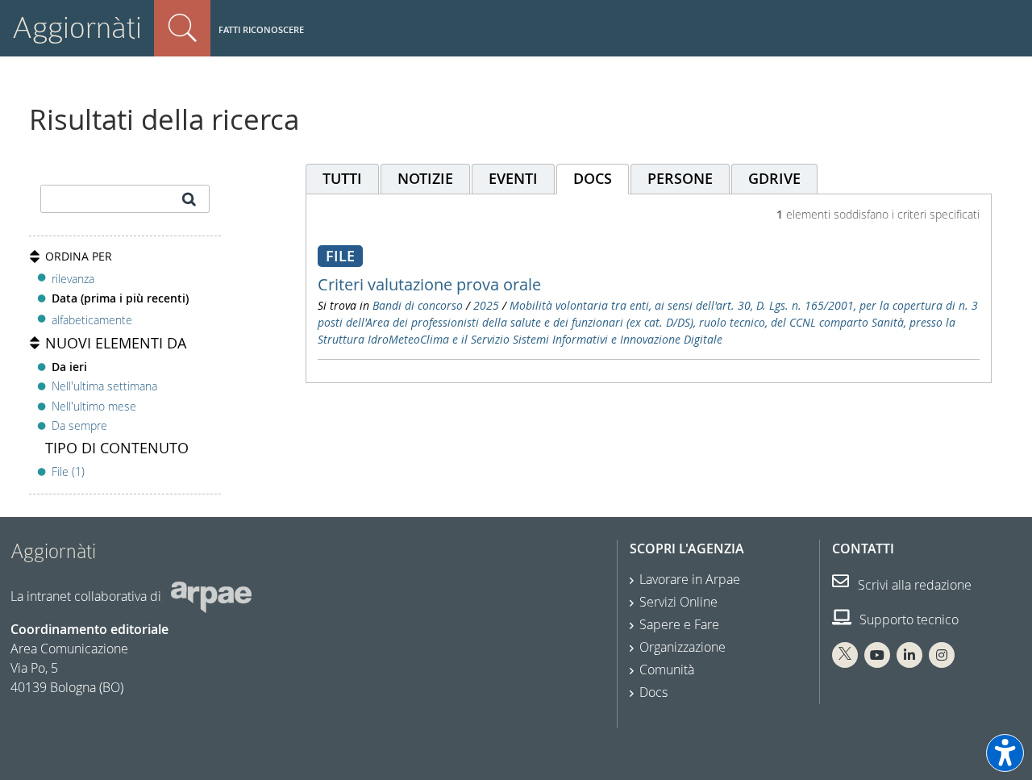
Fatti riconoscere (261, 29)
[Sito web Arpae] (211, 596)
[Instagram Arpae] (942, 655)
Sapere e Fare (679, 624)
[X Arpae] (845, 655)
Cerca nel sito (182, 28)
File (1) (68, 471)
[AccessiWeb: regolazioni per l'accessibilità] (1005, 753)
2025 (486, 305)
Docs (653, 692)
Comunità (666, 669)
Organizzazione (682, 647)
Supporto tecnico (907, 619)
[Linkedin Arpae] (909, 655)
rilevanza (73, 278)
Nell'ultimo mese (94, 406)
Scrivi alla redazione (913, 585)
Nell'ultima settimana (104, 386)
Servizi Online (678, 602)
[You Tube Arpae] (877, 655)
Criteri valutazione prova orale (429, 284)
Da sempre (79, 425)
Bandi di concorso (417, 305)
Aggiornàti (77, 27)
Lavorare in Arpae (689, 579)
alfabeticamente (92, 319)
